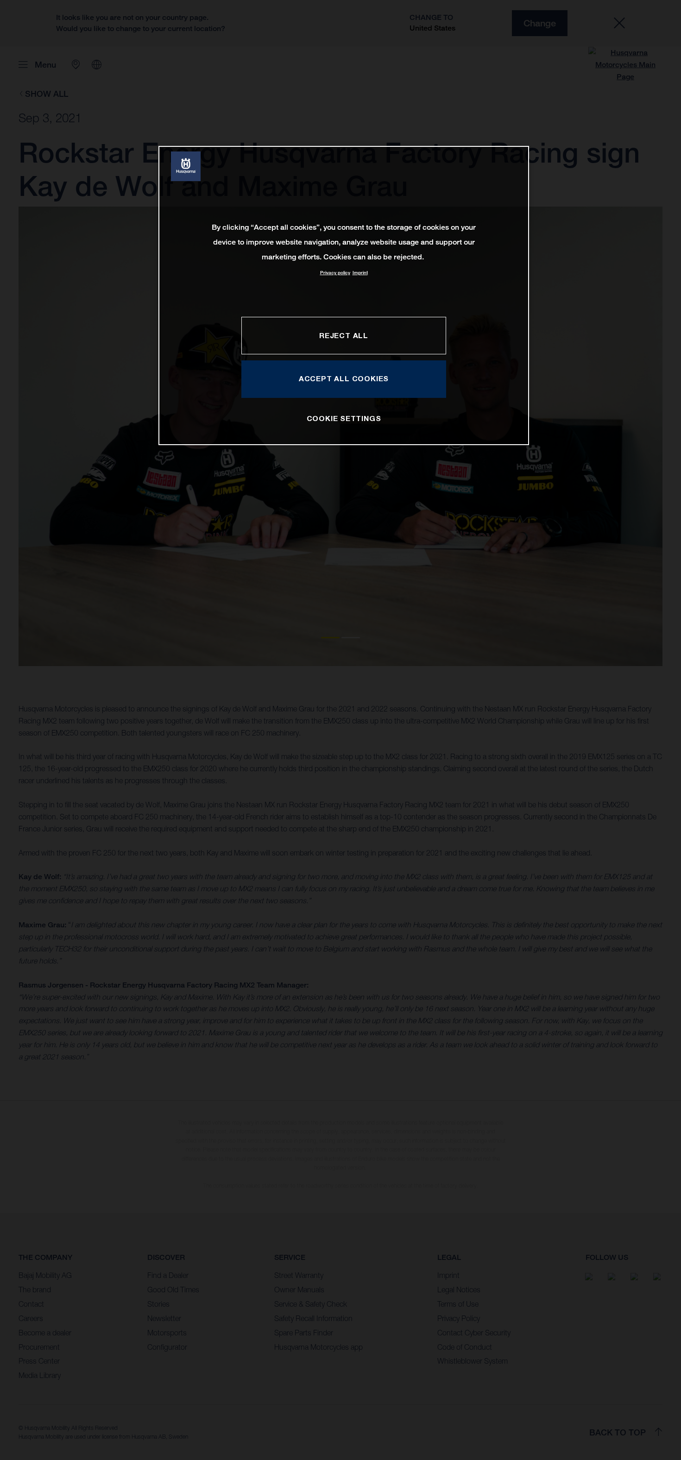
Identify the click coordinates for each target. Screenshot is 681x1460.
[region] (343, 295)
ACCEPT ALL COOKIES (344, 378)
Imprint (360, 273)
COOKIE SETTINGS (344, 418)
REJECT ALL (343, 335)
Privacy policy (335, 273)
